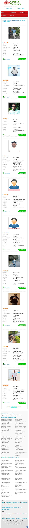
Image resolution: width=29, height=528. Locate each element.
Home (2, 12)
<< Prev (8, 407)
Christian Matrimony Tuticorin (20, 422)
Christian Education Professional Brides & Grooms (19, 475)
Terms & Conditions (11, 518)
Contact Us (12, 15)
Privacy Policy (18, 518)
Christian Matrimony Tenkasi (20, 426)
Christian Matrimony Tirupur (6, 429)
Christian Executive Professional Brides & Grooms (5, 488)
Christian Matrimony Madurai (6, 420)
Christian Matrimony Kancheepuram (19, 430)
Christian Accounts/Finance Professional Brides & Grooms (6, 460)
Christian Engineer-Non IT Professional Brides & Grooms (6, 480)
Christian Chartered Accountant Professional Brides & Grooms (19, 460)
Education (14, 415)
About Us (4, 518)
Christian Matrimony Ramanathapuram (5, 442)
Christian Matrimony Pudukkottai (19, 442)
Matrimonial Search (16, 502)
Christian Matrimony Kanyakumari (19, 424)
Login (6, 502)
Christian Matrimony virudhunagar (19, 420)
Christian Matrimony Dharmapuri (5, 444)
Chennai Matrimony (7, 20)
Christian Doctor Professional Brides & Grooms (20, 471)
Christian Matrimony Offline (7, 507)
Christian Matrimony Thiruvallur (19, 447)
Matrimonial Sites (16, 20)
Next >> (19, 407)
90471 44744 (21, 8)
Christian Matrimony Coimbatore (5, 424)
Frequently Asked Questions (21, 513)
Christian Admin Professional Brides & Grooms (6, 464)
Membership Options (6, 509)
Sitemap (10, 514)
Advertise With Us (17, 507)
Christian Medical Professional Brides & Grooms (20, 483)
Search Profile (13, 12)
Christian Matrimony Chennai (6, 419)
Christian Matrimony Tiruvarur (20, 452)
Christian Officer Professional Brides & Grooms (20, 490)
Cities (5, 415)
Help (9, 513)
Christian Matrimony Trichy (6, 422)
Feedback (13, 513)
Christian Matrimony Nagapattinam (5, 453)
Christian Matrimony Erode (6, 427)
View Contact (7, 59)
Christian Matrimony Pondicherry (19, 454)
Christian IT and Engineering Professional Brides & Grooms (6, 496)
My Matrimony (3, 15)
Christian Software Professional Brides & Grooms (19, 487)
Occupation (19, 415)
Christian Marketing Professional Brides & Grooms (19, 480)
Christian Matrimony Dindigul (6, 438)
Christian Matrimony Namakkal (19, 434)
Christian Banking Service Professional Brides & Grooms (6, 475)
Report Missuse (5, 514)
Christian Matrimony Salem (6, 426)
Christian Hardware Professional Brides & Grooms (5, 492)
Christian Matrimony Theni (6, 439)
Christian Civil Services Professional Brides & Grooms (19, 465)
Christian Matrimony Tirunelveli (5, 431)
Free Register (22, 12)
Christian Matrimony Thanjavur (19, 444)
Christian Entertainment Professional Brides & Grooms (5, 484)
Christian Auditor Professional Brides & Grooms (6, 467)
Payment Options (24, 502)
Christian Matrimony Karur (6, 436)
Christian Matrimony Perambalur (19, 439)
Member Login (9, 8)
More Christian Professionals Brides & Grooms (20, 493)
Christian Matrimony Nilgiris (20, 436)
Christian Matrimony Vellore (20, 431)
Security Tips (25, 518)
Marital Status (9, 415)
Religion (2, 415)
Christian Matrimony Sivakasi (20, 427)
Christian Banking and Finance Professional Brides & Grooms (7, 470)
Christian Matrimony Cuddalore (5, 447)
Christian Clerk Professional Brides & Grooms (20, 468)
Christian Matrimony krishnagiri (5, 450)
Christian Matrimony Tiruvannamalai (19, 450)
